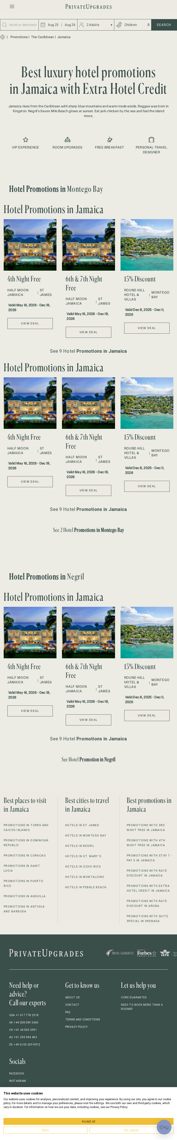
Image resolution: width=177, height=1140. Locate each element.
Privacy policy (76, 1026)
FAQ (68, 1012)
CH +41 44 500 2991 (23, 1029)
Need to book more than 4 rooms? (141, 1007)
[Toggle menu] (12, 6)
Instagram (17, 1081)
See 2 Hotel (88, 529)
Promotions (19, 37)
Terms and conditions (82, 1019)
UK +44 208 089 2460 (23, 1022)
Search (164, 25)
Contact (72, 1004)
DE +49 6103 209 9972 (24, 1044)
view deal (30, 323)
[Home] (2, 37)
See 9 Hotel (88, 351)
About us (72, 997)
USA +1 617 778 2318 (24, 1015)
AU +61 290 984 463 (23, 1037)
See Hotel (89, 759)
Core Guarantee (134, 997)
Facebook (16, 1073)
